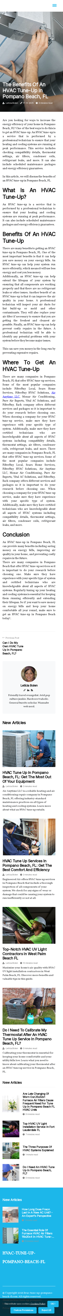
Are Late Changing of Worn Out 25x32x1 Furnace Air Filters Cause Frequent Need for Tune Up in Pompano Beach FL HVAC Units (39, 1101)
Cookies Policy (37, 1303)
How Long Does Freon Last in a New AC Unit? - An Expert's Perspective (37, 1212)
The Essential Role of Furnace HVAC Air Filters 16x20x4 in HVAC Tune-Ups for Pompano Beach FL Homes (37, 1233)
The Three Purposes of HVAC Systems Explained (38, 1148)
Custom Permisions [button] (23, 1310)
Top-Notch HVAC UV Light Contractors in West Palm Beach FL (25, 953)
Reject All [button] (46, 1310)
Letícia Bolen (12, 103)
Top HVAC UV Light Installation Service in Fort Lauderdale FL (38, 1127)
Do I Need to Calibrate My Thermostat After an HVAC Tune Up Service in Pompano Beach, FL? (27, 1036)
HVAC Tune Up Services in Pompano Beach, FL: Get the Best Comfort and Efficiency (27, 865)
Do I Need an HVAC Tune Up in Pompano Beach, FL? (38, 1170)
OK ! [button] (53, 1303)
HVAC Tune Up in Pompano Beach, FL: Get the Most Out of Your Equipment (27, 777)
